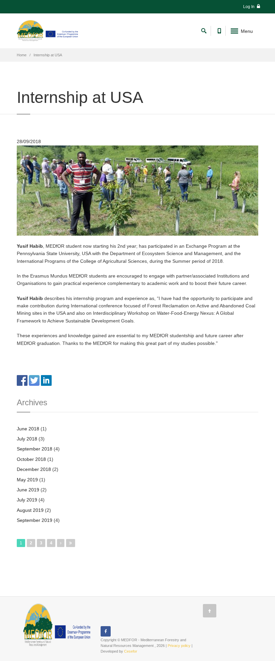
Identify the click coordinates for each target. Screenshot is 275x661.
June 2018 (28, 428)
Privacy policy (179, 646)
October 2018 (31, 459)
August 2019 (30, 510)
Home (21, 55)
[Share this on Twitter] (34, 380)
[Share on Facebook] (22, 380)
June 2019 (28, 489)
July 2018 (27, 438)
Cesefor (130, 651)
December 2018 (34, 469)
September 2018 (34, 449)
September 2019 (34, 520)
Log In (249, 6)
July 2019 (27, 499)
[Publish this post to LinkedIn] (46, 380)
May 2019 (27, 479)
